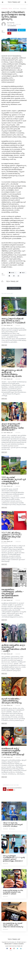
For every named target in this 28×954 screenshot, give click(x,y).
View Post (4, 345)
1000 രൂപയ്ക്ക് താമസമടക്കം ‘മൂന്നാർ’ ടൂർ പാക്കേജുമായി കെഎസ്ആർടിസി (13, 480)
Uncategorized (7, 873)
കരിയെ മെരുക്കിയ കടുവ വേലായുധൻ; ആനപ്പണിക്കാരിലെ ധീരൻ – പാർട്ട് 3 (13, 648)
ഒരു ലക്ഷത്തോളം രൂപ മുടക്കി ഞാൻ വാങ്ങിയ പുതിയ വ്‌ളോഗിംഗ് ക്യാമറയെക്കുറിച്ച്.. (13, 925)
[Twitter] (17, 949)
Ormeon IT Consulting (18, 943)
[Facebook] (7, 949)
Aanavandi (4, 8)
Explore (13, 299)
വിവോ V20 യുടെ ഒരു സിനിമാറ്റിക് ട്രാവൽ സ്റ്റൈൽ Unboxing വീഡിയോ (12, 824)
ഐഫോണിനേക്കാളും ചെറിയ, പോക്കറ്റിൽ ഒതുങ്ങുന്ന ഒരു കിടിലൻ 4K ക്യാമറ (13, 892)
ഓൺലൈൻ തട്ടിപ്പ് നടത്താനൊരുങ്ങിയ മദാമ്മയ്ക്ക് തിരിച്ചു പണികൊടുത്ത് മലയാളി (12, 751)
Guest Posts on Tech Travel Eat (14, 946)
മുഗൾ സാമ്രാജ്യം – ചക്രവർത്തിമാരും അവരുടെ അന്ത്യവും (11, 700)
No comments (12, 25)
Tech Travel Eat (14, 2)
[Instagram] (14, 949)
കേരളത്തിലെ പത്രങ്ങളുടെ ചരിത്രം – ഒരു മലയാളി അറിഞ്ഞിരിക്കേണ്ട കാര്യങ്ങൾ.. (12, 593)
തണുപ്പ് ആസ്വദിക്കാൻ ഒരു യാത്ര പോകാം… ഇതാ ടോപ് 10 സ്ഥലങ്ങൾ (13, 320)
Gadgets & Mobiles (16, 804)
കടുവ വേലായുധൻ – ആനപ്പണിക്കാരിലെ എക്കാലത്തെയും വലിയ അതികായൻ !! (12, 427)
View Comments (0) (14, 288)
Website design (8, 943)
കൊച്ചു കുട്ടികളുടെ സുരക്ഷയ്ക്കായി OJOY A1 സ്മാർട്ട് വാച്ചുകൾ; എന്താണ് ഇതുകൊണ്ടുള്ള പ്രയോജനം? (14, 858)
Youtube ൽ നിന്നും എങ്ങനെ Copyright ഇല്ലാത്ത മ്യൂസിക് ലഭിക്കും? (11, 535)
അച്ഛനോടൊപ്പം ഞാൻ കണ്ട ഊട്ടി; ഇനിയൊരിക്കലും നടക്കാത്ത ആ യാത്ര (11, 373)
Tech (12, 513)
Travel (10, 8)
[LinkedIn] (20, 949)
